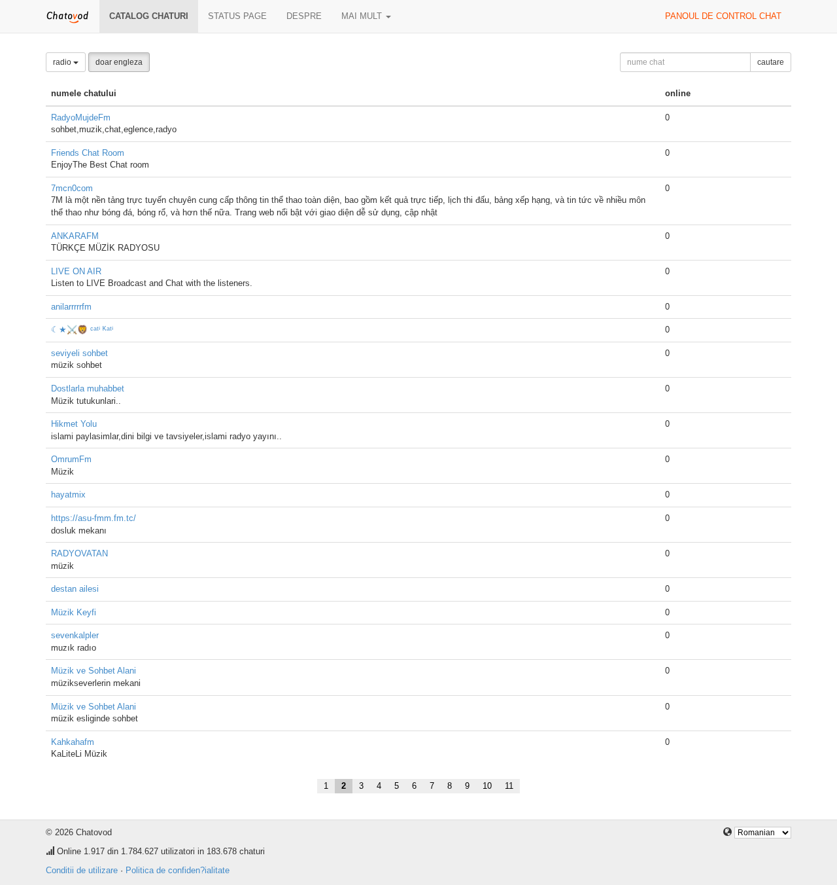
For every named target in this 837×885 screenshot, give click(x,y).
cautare (770, 62)
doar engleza (119, 62)
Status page (237, 16)
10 (487, 786)
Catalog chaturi (148, 16)
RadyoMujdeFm (81, 117)
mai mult (362, 16)
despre (304, 16)
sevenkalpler (75, 635)
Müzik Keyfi (73, 612)
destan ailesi (75, 589)
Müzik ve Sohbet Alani (93, 671)
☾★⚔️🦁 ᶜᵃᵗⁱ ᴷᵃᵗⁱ (82, 329)
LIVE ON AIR (76, 271)
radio (63, 62)
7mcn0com (72, 188)
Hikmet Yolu (74, 424)
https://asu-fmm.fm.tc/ (93, 518)
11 (509, 786)
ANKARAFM (75, 236)
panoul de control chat (723, 16)
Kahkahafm (72, 742)
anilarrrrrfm (71, 307)
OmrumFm (71, 459)
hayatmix (68, 494)
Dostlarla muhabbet (87, 388)
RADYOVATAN (79, 553)
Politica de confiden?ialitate (178, 870)
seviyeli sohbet (79, 353)
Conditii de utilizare (82, 870)
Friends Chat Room (87, 153)
